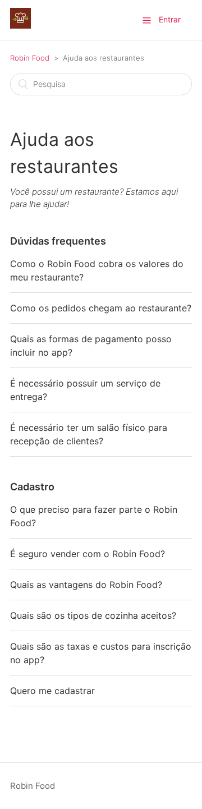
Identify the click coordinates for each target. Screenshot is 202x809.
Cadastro (32, 487)
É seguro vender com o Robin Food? (87, 553)
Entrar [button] (170, 19)
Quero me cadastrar (52, 690)
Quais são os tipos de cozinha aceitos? (93, 615)
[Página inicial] (20, 25)
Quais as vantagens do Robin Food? (86, 584)
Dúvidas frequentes (58, 241)
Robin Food (29, 57)
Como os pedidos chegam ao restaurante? (100, 308)
